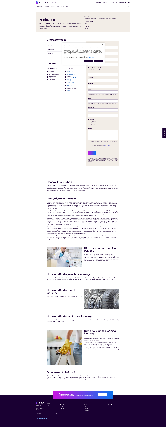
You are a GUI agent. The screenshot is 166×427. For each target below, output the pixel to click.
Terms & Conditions (64, 424)
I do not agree (88, 60)
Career (105, 2)
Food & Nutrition (71, 82)
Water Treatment (71, 80)
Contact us (98, 2)
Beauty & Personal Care (73, 87)
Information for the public (75, 424)
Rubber (68, 90)
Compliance (55, 424)
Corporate (111, 2)
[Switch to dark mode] (129, 2)
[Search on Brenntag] (129, 6)
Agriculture (69, 85)
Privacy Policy (48, 424)
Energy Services (71, 74)
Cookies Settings (69, 60)
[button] (164, 130)
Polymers (69, 79)
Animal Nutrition (71, 84)
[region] (83, 54)
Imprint (84, 424)
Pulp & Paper (70, 71)
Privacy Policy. (91, 57)
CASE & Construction (72, 77)
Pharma (69, 73)
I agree (98, 60)
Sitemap (90, 424)
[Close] (102, 44)
